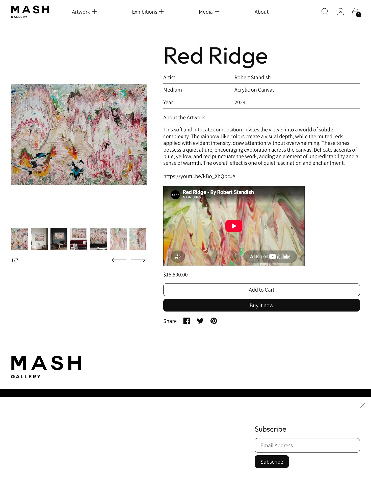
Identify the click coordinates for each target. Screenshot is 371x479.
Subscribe (271, 461)
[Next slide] (138, 260)
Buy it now (262, 305)
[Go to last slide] (119, 260)
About (262, 11)
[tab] (19, 239)
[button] (325, 12)
